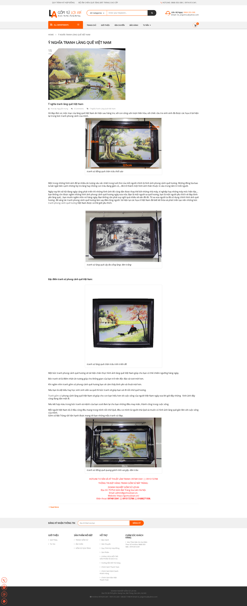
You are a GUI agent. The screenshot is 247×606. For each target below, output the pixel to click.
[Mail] (4, 594)
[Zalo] (4, 587)
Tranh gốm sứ (55, 395)
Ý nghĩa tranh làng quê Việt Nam (65, 104)
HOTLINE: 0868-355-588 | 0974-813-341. (179, 2)
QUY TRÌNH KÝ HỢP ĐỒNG (63, 2)
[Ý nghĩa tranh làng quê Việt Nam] (86, 74)
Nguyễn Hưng (62, 108)
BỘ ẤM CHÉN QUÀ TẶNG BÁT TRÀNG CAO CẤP (98, 2)
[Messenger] (4, 602)
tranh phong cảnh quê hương (62, 203)
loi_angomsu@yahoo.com (188, 15)
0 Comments (79, 108)
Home (51, 34)
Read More (54, 507)
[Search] (152, 13)
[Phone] (4, 580)
